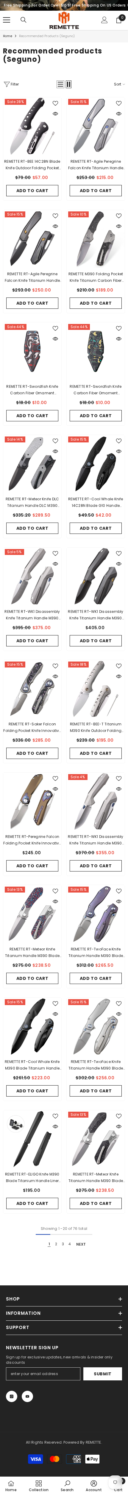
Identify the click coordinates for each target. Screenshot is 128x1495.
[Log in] (104, 20)
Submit (103, 1374)
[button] (60, 84)
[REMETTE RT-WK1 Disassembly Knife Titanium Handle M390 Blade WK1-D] (96, 801)
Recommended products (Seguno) (47, 36)
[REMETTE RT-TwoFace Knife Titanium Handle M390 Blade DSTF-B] (96, 914)
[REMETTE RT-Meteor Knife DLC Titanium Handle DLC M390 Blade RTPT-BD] (32, 464)
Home (7, 36)
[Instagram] (11, 1396)
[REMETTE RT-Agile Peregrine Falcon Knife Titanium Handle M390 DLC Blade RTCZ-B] (32, 239)
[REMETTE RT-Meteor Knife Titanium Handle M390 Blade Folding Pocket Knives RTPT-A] (32, 914)
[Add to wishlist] (55, 103)
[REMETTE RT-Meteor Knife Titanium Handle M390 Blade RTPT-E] (96, 1139)
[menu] (6, 19)
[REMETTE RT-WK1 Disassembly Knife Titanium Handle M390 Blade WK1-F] (96, 576)
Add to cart (32, 191)
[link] (67, 1486)
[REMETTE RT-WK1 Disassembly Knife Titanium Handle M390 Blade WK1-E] (32, 576)
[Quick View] (55, 113)
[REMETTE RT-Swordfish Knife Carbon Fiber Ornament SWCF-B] (96, 351)
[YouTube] (27, 1396)
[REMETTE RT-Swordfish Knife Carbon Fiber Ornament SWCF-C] (32, 351)
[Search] (23, 19)
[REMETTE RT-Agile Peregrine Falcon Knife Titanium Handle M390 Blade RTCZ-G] (96, 126)
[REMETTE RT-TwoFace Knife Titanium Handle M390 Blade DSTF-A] (96, 1027)
